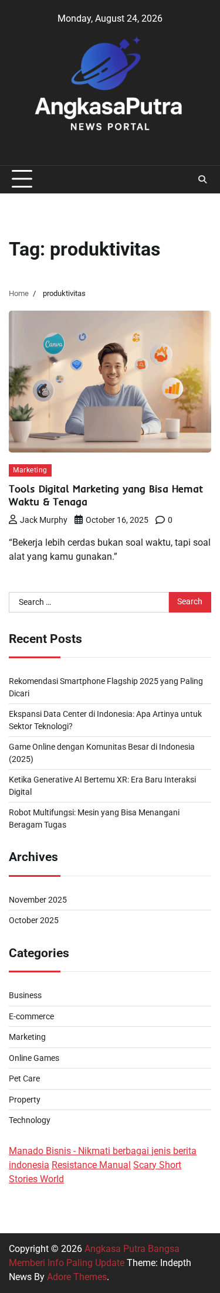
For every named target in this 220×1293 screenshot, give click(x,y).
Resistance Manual (91, 1164)
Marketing (30, 470)
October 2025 (34, 920)
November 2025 (38, 899)
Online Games (34, 1058)
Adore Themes (77, 1276)
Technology (29, 1120)
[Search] (202, 179)
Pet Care (24, 1078)
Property (24, 1099)
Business (25, 995)
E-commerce (31, 1016)
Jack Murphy (43, 520)
